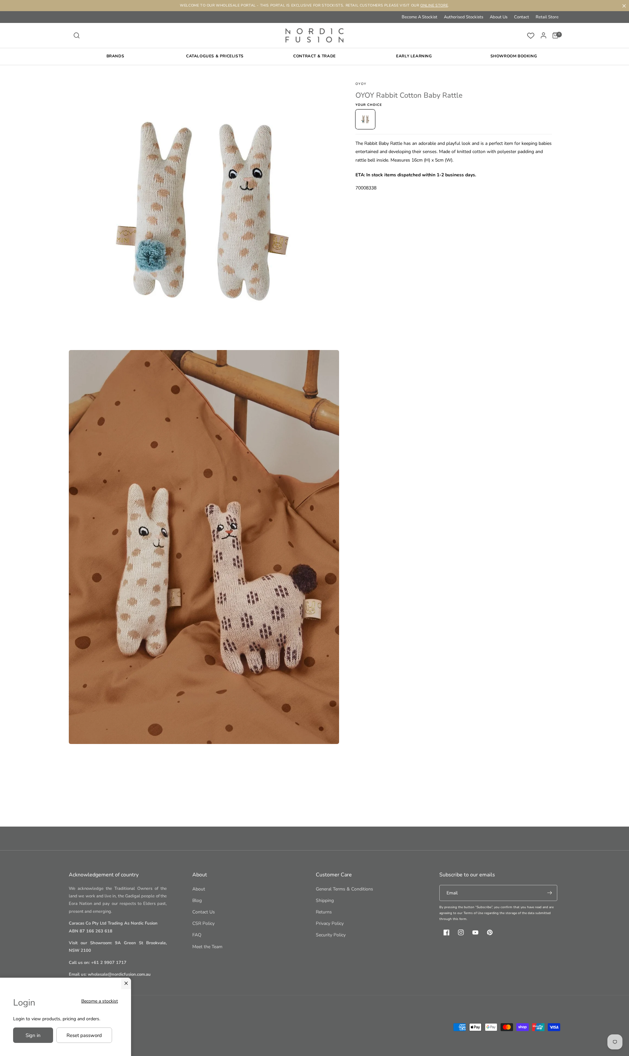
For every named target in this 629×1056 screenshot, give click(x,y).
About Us (498, 17)
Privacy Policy (330, 923)
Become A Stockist (419, 17)
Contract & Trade (314, 56)
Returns (324, 912)
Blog (197, 900)
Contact (521, 17)
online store (434, 5)
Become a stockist (99, 1001)
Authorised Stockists (463, 17)
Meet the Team (207, 947)
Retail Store (547, 17)
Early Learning (414, 56)
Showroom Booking (513, 56)
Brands (115, 56)
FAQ (196, 935)
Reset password (84, 1035)
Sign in (33, 1035)
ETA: (360, 174)
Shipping (325, 900)
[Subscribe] (549, 893)
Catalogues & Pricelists (215, 56)
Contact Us (203, 912)
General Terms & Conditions (344, 889)
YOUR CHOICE (368, 105)
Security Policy (331, 935)
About (198, 889)
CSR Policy (203, 923)
